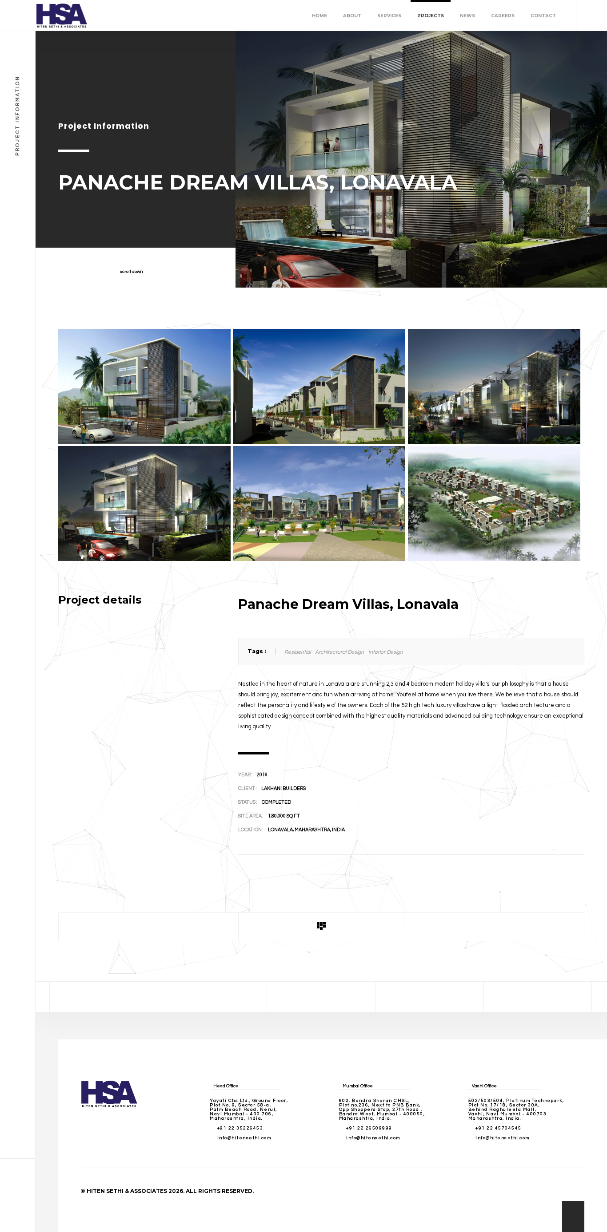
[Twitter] (212, 997)
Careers (503, 16)
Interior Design (385, 652)
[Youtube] (538, 997)
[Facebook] (104, 997)
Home (319, 16)
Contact (543, 16)
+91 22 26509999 (369, 1128)
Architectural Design (339, 652)
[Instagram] (321, 997)
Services (389, 16)
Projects (430, 16)
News (467, 16)
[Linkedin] (430, 997)
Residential (297, 652)
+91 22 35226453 (240, 1128)
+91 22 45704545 (498, 1128)
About (352, 16)
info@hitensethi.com (244, 1138)
